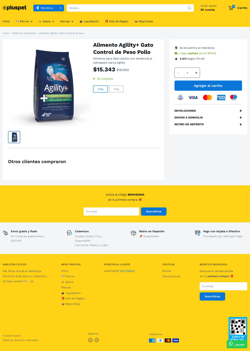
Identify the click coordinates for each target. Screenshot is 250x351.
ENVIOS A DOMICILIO (208, 118)
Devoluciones (171, 276)
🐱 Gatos (44, 21)
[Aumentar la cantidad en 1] (196, 73)
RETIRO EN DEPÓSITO (208, 124)
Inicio (6, 21)
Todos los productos (24, 33)
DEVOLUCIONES (208, 111)
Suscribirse (153, 211)
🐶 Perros (22, 21)
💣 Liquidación (89, 21)
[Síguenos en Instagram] (96, 340)
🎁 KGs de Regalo (116, 21)
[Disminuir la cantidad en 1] (178, 73)
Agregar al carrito (208, 86)
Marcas (65, 21)
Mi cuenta (208, 9)
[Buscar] (189, 8)
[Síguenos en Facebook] (90, 340)
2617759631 (127, 271)
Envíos (167, 271)
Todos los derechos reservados (20, 340)
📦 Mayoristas (143, 21)
